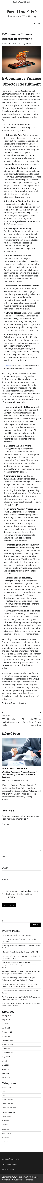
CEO (3, 1091)
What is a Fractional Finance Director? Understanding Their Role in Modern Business (19, 774)
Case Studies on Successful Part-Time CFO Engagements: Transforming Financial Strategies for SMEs (20, 964)
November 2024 (7, 1044)
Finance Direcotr (7, 1099)
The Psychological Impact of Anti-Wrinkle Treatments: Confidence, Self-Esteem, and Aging (21, 998)
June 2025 (5, 1024)
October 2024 (6, 1048)
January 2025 (6, 1036)
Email (5, 868)
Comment (7, 824)
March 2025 (6, 1028)
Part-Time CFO (21, 11)
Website (5, 879)
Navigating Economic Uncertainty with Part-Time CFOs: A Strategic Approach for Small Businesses (21, 972)
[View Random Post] (34, 23)
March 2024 (6, 1077)
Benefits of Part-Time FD (10, 1159)
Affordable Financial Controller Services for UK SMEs (20, 952)
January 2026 (6, 1016)
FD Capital (6, 365)
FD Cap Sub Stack (8, 1169)
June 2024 (5, 1065)
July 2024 (5, 1061)
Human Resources (8, 1112)
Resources (5, 1138)
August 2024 (6, 1057)
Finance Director (18, 703)
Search (5, 921)
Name (5, 856)
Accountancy (6, 1087)
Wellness (5, 1124)
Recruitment (22, 769)
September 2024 (7, 1053)
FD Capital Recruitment (10, 1164)
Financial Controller (9, 1108)
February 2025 (7, 1032)
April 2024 (5, 1073)
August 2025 (6, 1020)
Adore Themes (26, 1179)
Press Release (6, 1116)
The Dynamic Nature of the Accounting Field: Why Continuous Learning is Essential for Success (19, 985)
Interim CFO (6, 1129)
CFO (3, 1095)
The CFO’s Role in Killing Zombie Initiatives (16, 935)
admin (28, 43)
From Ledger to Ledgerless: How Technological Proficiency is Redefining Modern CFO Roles (18, 979)
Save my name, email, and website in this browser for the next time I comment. (21, 894)
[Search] (39, 23)
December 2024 (7, 1040)
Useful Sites (6, 1142)
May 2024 (5, 1069)
